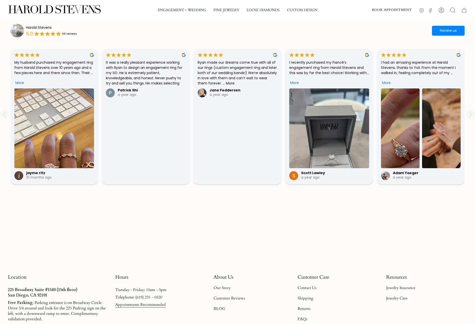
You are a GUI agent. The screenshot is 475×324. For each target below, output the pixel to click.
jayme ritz (35, 173)
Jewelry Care (396, 298)
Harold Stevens (39, 27)
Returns (304, 308)
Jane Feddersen (225, 90)
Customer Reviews (229, 298)
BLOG (219, 308)
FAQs (302, 319)
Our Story (222, 288)
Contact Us (307, 288)
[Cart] (464, 10)
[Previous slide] (4, 114)
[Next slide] (470, 114)
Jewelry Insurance (400, 288)
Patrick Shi (128, 90)
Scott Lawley (313, 173)
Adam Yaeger (406, 173)
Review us (448, 30)
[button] (182, 10)
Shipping (305, 298)
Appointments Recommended (140, 304)
